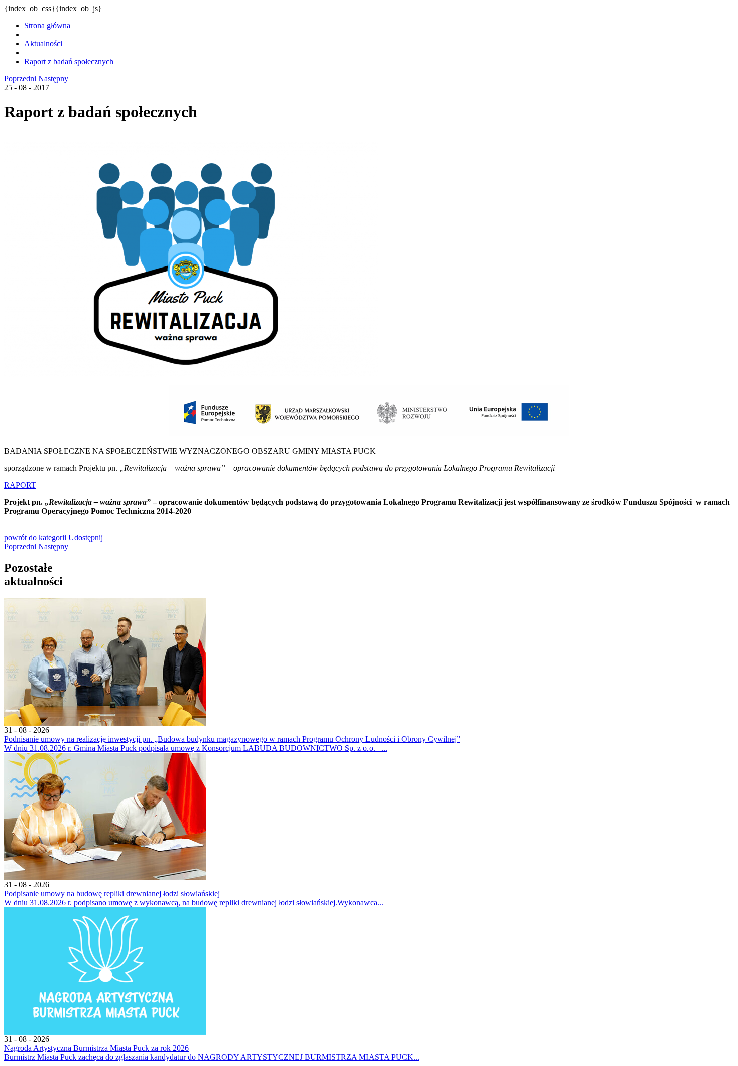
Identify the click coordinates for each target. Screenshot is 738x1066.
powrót (35, 537)
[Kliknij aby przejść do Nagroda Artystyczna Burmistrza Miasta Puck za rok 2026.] (105, 1032)
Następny (53, 78)
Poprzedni (20, 78)
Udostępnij (85, 537)
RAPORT (20, 485)
